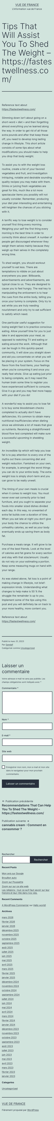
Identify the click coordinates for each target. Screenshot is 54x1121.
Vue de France (27, 5)
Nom (5, 719)
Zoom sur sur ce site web (15, 886)
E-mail (6, 735)
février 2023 (8, 1072)
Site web (6, 751)
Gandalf (9, 644)
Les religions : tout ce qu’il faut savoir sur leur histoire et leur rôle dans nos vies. (25, 891)
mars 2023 (7, 1067)
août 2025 (7, 947)
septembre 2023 (10, 1042)
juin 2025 (7, 956)
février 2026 (8, 921)
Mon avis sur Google (12, 873)
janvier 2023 (8, 1076)
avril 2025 (7, 964)
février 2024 (8, 1020)
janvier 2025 (8, 977)
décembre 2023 (10, 1029)
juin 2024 (7, 1003)
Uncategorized (28, 648)
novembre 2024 (10, 986)
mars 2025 (7, 969)
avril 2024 (7, 1011)
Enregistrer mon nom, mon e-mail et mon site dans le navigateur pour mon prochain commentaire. (27, 770)
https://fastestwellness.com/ (18, 109)
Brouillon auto (9, 877)
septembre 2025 (10, 943)
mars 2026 (7, 917)
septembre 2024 (11, 994)
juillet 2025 (7, 951)
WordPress (33, 1110)
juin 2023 (7, 1054)
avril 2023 (7, 1063)
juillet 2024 (8, 999)
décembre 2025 (10, 930)
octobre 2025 (9, 939)
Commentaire (10, 688)
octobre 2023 (9, 1037)
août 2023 (7, 1046)
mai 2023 (7, 1059)
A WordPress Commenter (15, 905)
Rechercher (8, 854)
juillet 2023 (7, 1050)
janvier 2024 (8, 1024)
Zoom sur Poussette (12, 882)
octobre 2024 (9, 990)
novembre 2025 (10, 934)
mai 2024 (7, 1007)
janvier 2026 (8, 926)
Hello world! (39, 905)
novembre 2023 (10, 1033)
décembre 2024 (10, 981)
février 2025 (8, 973)
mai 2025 (7, 960)
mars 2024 (7, 1016)
